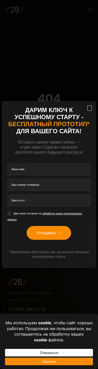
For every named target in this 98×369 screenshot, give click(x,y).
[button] (89, 108)
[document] (49, 184)
